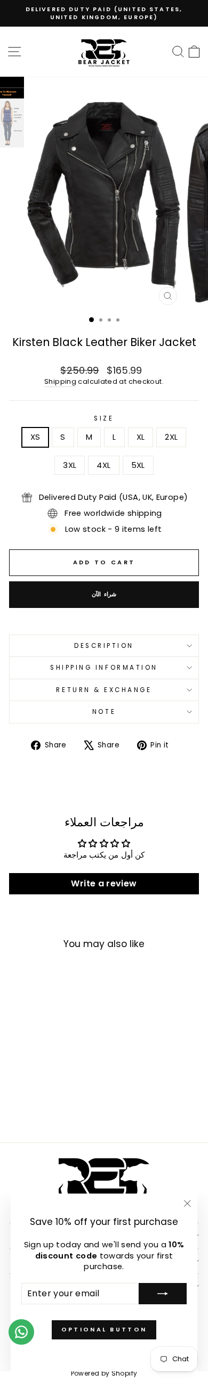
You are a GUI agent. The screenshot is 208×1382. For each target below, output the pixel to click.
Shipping (60, 381)
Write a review (104, 883)
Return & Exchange (103, 690)
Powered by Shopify (104, 1373)
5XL (138, 465)
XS (35, 437)
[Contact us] (21, 1332)
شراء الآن (104, 594)
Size (104, 418)
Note (104, 712)
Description (104, 645)
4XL (103, 465)
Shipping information (104, 667)
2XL (171, 437)
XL (141, 437)
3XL (69, 465)
